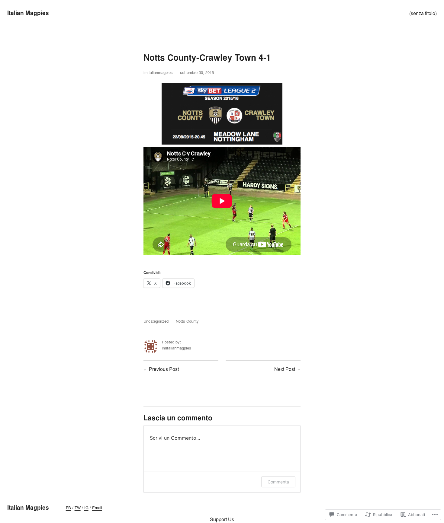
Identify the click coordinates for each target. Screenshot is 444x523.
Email (97, 507)
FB (68, 507)
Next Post (284, 369)
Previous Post (164, 369)
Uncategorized (156, 321)
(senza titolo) (423, 13)
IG (86, 507)
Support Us (222, 519)
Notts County (187, 321)
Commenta (278, 481)
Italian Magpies (28, 13)
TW (78, 507)
